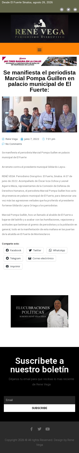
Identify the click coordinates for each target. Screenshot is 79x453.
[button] (39, 50)
